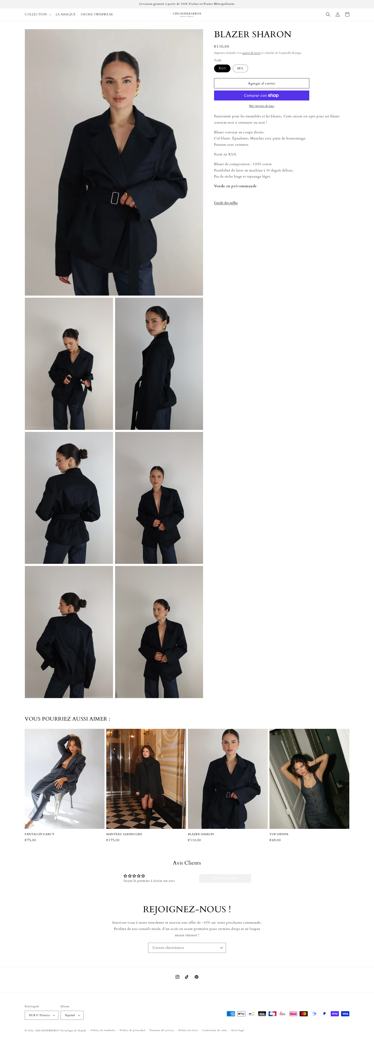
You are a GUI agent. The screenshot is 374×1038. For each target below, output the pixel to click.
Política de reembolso (103, 1030)
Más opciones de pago (261, 106)
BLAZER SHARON (201, 834)
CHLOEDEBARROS (47, 1030)
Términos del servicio (161, 1030)
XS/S (222, 68)
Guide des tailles (226, 202)
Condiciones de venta (214, 1030)
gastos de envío (251, 53)
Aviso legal (237, 1030)
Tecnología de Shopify (73, 1030)
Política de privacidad (132, 1030)
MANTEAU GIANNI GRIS (124, 834)
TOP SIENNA (279, 834)
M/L (240, 68)
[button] (37, 14)
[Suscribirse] (221, 948)
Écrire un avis (225, 878)
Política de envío (188, 1030)
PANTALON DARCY (39, 834)
